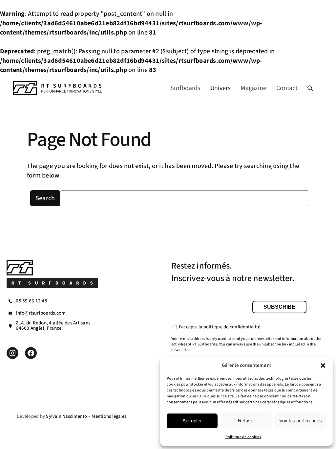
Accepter (192, 420)
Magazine (253, 88)
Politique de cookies (243, 437)
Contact (287, 88)
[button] (323, 365)
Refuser (246, 420)
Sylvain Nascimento (66, 416)
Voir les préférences (300, 420)
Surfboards (185, 88)
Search (45, 198)
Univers (220, 88)
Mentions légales (109, 416)
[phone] (10, 301)
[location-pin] (10, 326)
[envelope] (10, 313)
